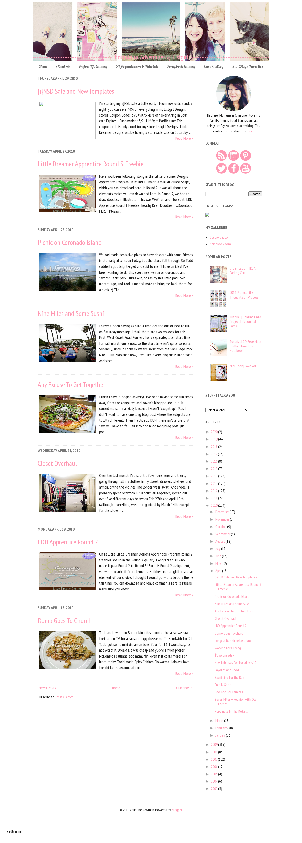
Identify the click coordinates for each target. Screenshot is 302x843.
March (219, 720)
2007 (214, 759)
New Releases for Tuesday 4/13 (236, 662)
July (218, 548)
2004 (214, 781)
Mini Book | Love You (243, 365)
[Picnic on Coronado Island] (67, 290)
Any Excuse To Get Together (71, 384)
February (221, 727)
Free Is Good (223, 684)
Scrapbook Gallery (181, 66)
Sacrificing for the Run (229, 677)
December (222, 511)
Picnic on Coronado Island (69, 242)
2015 (214, 468)
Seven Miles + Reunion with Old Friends (235, 701)
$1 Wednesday (224, 655)
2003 (214, 788)
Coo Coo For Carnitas (229, 692)
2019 (214, 439)
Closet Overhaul (57, 463)
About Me (63, 66)
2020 (214, 431)
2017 (214, 453)
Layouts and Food (227, 669)
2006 (214, 766)
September (223, 533)
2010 (214, 505)
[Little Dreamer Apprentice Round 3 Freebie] (67, 212)
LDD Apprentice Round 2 (68, 541)
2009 (214, 744)
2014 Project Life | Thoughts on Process (244, 294)
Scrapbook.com (220, 243)
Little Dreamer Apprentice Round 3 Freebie (90, 163)
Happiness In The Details (231, 711)
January (220, 735)
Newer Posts (47, 687)
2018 (214, 446)
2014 (214, 475)
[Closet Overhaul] (67, 511)
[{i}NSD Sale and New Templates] (67, 138)
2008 (214, 752)
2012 (214, 490)
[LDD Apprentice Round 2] (67, 590)
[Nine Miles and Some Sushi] (67, 361)
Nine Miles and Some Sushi (71, 313)
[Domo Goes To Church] (67, 668)
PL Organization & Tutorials (137, 66)
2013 (214, 483)
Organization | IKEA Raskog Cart (242, 270)
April (218, 570)
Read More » (184, 138)
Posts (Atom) (65, 697)
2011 (214, 498)
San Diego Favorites (247, 66)
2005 (214, 773)
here (251, 131)
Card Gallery (213, 66)
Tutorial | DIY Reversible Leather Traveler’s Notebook (245, 346)
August (220, 541)
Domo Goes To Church (65, 620)
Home (43, 66)
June (218, 555)
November (222, 519)
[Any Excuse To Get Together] (67, 432)
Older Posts (184, 687)
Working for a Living (228, 647)
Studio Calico (219, 237)
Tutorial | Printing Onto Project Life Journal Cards (245, 321)
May (218, 563)
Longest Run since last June (233, 640)
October (221, 526)
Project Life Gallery (93, 66)
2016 (214, 461)
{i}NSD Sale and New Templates (76, 91)
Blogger (177, 809)
